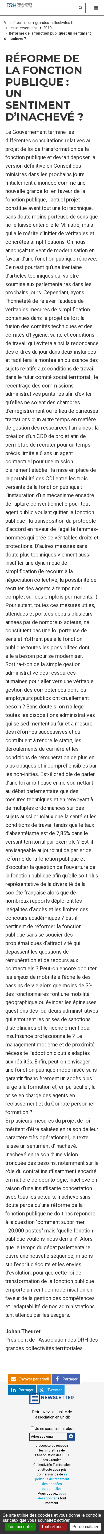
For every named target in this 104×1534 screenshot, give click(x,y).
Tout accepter (20, 1526)
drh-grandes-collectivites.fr (51, 22)
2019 (47, 28)
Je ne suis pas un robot (54, 1428)
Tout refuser (52, 1526)
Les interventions (23, 28)
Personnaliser (85, 1526)
